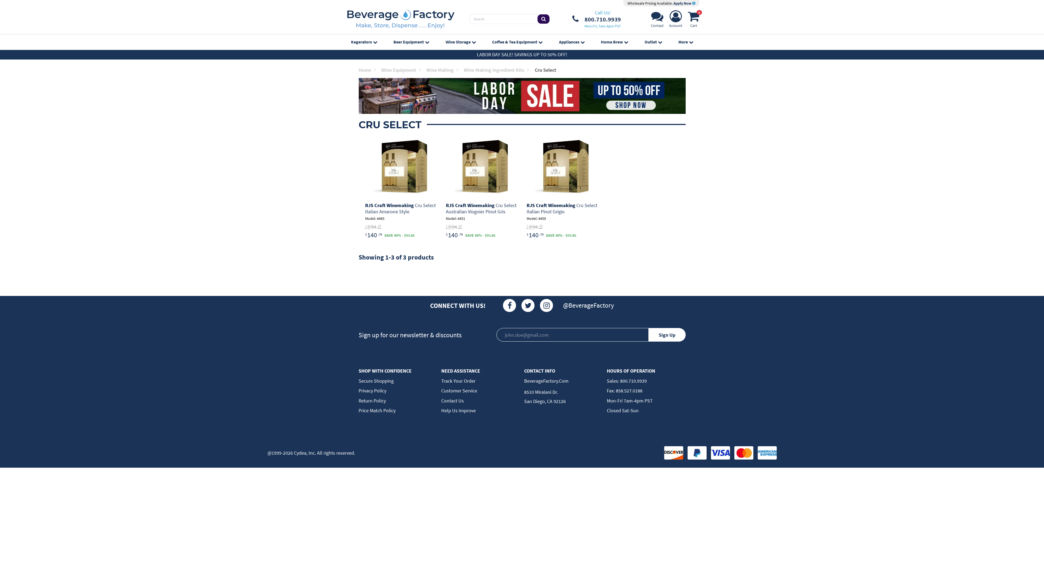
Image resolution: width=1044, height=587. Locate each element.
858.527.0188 (628, 391)
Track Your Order (458, 381)
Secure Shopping (376, 381)
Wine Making (440, 70)
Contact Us (452, 401)
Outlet (651, 42)
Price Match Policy (377, 410)
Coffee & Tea (514, 42)
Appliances (569, 42)
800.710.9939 (633, 381)
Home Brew (612, 42)
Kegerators (361, 42)
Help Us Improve (458, 410)
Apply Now (682, 3)
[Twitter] (528, 305)
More (683, 42)
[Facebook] (509, 305)
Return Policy (372, 401)
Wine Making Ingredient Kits (494, 70)
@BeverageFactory (588, 305)
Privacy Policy (372, 391)
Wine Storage (458, 42)
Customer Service (459, 391)
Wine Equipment (398, 70)
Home (365, 70)
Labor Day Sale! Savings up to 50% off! (522, 54)
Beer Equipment (408, 42)
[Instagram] (546, 305)
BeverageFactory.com (546, 381)
